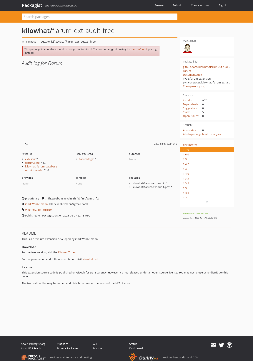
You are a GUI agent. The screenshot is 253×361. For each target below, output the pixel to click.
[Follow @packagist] (221, 345)
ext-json (30, 159)
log (29, 209)
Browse (159, 5)
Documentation (192, 74)
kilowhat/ (37, 30)
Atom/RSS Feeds (31, 348)
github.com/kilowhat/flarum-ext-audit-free (209, 67)
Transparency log (193, 86)
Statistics (62, 344)
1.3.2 (186, 183)
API (95, 344)
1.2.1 (186, 197)
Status (133, 344)
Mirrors (97, 348)
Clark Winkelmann (36, 204)
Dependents (190, 104)
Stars (186, 112)
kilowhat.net (90, 259)
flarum (48, 209)
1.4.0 (186, 173)
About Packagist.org (33, 344)
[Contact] (213, 345)
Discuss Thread (67, 252)
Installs (187, 100)
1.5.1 (186, 159)
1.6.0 (186, 154)
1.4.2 (186, 164)
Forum (187, 71)
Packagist (32, 5)
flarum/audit (139, 49)
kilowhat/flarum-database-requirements (41, 168)
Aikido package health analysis (202, 134)
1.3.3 (186, 178)
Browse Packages (67, 348)
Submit (177, 5)
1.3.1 (186, 188)
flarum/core (32, 162)
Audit (37, 209)
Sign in (223, 5)
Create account (200, 5)
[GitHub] (229, 345)
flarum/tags (86, 159)
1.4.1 (186, 169)
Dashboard (136, 348)
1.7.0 (186, 149)
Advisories (189, 130)
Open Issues (190, 116)
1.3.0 (186, 193)
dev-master (190, 145)
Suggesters (190, 108)
